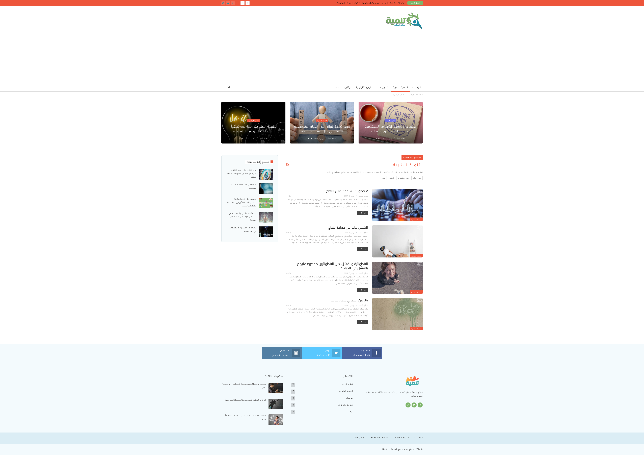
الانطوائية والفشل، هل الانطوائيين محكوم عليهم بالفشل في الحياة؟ (332, 265)
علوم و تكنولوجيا (364, 87)
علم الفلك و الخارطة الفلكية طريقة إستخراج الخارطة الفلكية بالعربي (241, 173)
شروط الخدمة (402, 438)
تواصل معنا (359, 438)
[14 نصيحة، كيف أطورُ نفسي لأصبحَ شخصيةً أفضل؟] (276, 419)
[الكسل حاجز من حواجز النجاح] (397, 241)
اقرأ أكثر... (362, 213)
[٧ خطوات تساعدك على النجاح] (397, 205)
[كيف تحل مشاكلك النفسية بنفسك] (266, 188)
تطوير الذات (382, 87)
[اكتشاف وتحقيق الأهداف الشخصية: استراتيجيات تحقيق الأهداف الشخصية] (390, 123)
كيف (337, 87)
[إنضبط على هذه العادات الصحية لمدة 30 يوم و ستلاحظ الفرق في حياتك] (266, 203)
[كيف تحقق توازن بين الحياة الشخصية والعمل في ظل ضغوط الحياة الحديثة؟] (322, 123)
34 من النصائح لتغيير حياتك (349, 300)
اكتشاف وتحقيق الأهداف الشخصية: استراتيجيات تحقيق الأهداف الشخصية (370, 3)
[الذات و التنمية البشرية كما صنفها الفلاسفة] (276, 404)
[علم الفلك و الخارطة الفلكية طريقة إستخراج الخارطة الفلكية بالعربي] (266, 174)
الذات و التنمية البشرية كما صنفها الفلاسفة (245, 400)
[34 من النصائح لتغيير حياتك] (397, 314)
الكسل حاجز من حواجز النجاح (348, 227)
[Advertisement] (322, 55)
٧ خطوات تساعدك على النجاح (347, 191)
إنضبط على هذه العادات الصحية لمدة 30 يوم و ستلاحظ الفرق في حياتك (241, 202)
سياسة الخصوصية (380, 438)
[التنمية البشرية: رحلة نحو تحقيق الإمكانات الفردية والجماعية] (253, 123)
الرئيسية (417, 87)
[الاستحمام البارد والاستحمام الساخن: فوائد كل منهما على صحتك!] (266, 217)
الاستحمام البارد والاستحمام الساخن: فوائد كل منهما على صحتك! (242, 217)
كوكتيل (347, 87)
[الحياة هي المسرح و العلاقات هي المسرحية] (266, 231)
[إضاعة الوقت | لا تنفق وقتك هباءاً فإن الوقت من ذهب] (276, 388)
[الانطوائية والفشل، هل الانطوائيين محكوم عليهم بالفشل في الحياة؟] (397, 278)
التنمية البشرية (400, 87)
